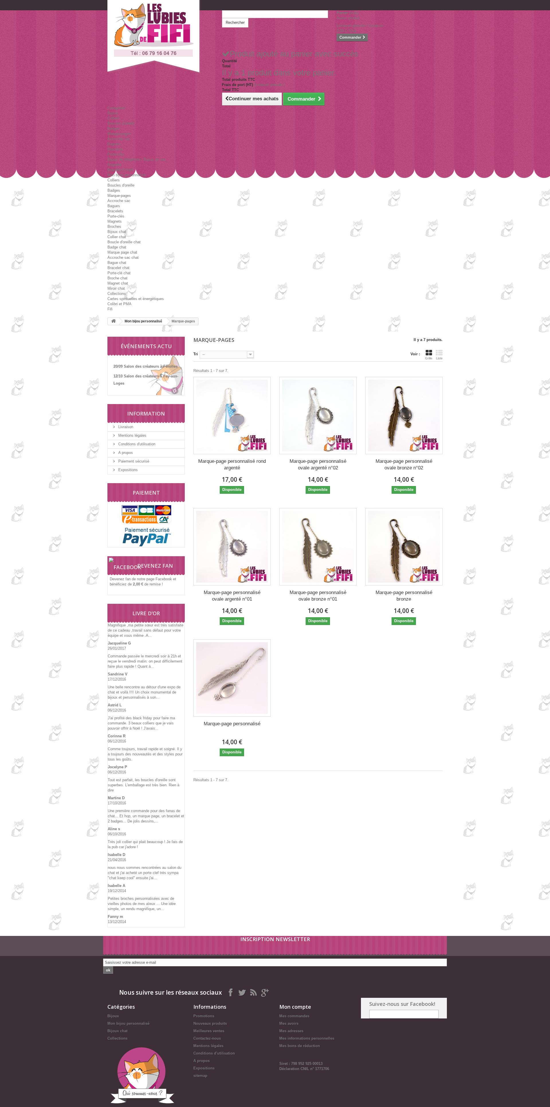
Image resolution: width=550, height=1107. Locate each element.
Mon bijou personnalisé (126, 175)
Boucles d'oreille (120, 123)
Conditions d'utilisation (136, 444)
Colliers (113, 118)
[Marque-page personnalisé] (232, 678)
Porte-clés (115, 154)
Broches (114, 226)
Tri (195, 354)
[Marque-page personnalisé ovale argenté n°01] (232, 547)
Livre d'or (146, 613)
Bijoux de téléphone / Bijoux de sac (136, 159)
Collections (116, 293)
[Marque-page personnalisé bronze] (404, 547)
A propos (125, 452)
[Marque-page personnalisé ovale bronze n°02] (404, 415)
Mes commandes (294, 1016)
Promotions (203, 1016)
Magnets (114, 164)
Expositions (127, 470)
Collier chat (116, 237)
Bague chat (116, 262)
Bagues (113, 144)
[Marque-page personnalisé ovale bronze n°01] (318, 547)
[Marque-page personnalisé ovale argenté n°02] (318, 415)
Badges (113, 128)
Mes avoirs (288, 1023)
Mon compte (295, 1006)
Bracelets (115, 149)
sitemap (200, 1075)
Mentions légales (131, 435)
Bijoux (112, 113)
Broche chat (117, 278)
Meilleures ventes (208, 1031)
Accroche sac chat (123, 257)
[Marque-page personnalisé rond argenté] (232, 415)
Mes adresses (291, 1031)
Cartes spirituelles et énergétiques (135, 299)
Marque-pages (119, 134)
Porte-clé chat (119, 273)
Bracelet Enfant (120, 170)
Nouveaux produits (210, 1023)
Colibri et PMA (119, 304)
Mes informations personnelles (306, 1038)
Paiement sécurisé (133, 461)
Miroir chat (116, 288)
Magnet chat (117, 283)
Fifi (110, 309)
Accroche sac (118, 139)
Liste (439, 358)
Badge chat (116, 247)
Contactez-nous (207, 1038)
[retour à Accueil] (113, 321)
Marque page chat (122, 252)
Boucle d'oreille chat (124, 242)
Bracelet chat (118, 268)
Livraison (125, 427)
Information (146, 413)
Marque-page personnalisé (232, 723)
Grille (428, 358)
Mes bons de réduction (299, 1046)
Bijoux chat (116, 232)
